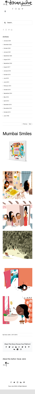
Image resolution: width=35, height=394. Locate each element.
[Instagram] (6, 29)
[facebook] (12, 9)
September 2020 (8, 55)
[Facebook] (3, 29)
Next (30, 124)
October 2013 (7, 112)
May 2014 (6, 97)
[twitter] (14, 382)
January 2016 (7, 71)
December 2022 (8, 44)
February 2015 (7, 85)
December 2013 (8, 104)
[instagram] (16, 9)
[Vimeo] (9, 29)
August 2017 (7, 67)
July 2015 (6, 78)
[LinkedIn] (11, 29)
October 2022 (7, 48)
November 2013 (8, 108)
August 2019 (7, 59)
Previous (25, 124)
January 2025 (7, 40)
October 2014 (7, 89)
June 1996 (6, 115)
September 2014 (8, 93)
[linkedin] (19, 9)
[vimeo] (22, 9)
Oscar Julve (7, 334)
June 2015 (6, 82)
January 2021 (7, 52)
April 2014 (6, 101)
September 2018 (8, 63)
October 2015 (7, 74)
